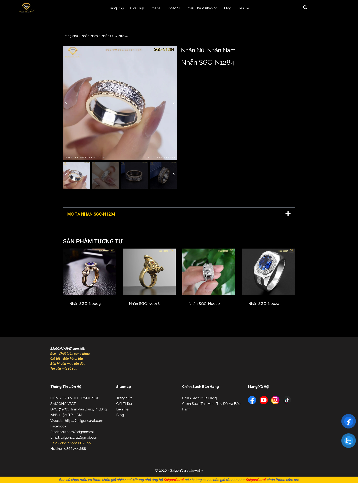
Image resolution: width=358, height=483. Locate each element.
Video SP (174, 8)
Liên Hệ (243, 8)
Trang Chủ (116, 8)
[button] (66, 103)
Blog (227, 8)
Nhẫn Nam (89, 36)
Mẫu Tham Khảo (200, 8)
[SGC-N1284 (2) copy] (120, 103)
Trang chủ (70, 36)
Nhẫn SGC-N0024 (263, 303)
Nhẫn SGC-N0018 (144, 303)
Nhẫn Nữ (192, 50)
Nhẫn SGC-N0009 (85, 303)
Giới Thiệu (137, 8)
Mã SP (156, 8)
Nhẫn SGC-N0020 (204, 303)
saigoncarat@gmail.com (79, 437)
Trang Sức (124, 398)
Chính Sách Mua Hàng (199, 398)
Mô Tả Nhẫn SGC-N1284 (91, 214)
